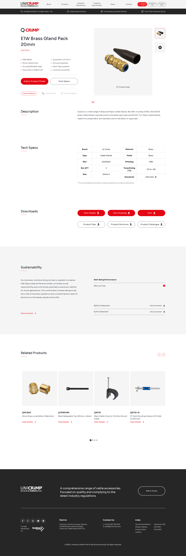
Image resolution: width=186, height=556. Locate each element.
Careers (138, 532)
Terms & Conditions (142, 524)
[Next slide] (163, 354)
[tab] (90, 440)
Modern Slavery (141, 527)
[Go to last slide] (159, 354)
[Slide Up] (93, 103)
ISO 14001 (158, 529)
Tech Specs (64, 81)
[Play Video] (160, 47)
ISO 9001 (157, 527)
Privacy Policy (140, 529)
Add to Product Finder (34, 81)
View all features (29, 93)
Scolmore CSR (159, 524)
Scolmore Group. (100, 545)
